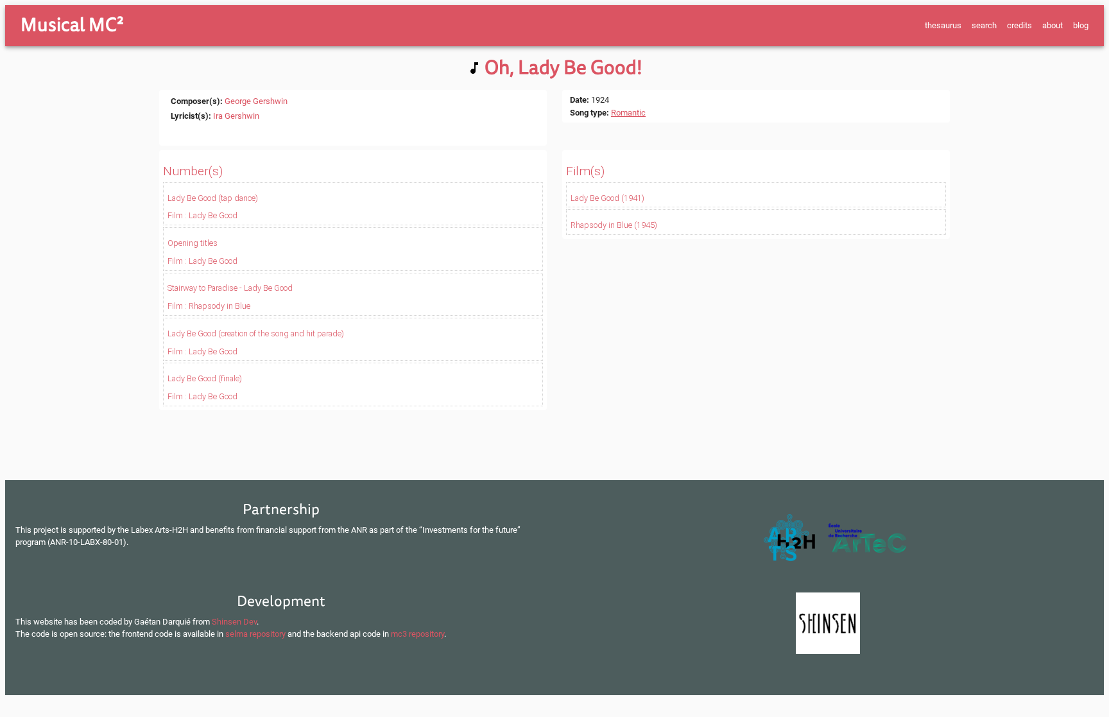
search (984, 25)
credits (1019, 25)
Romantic (628, 112)
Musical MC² (72, 25)
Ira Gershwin (236, 116)
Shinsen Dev (234, 621)
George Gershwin (256, 101)
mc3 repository (417, 634)
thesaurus (943, 25)
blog (1080, 25)
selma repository (255, 634)
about (1052, 25)
